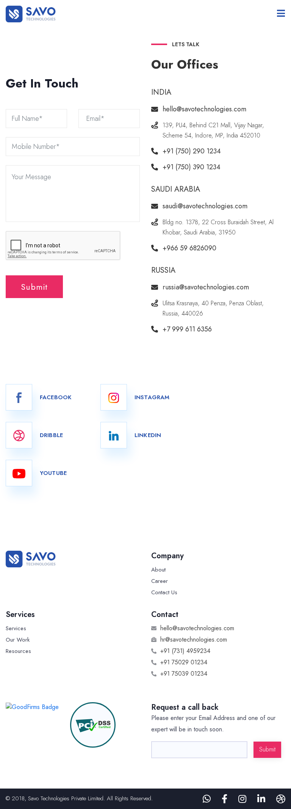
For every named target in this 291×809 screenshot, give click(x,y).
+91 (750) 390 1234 (192, 167)
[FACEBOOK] (19, 397)
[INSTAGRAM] (113, 397)
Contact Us (164, 592)
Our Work (18, 640)
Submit (34, 287)
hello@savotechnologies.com (204, 109)
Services (16, 628)
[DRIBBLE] (19, 435)
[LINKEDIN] (113, 435)
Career (159, 581)
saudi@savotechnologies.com (205, 206)
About (158, 569)
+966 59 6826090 (189, 248)
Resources (18, 651)
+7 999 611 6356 (187, 329)
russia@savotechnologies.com (206, 287)
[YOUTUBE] (19, 473)
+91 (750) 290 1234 (192, 151)
